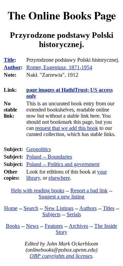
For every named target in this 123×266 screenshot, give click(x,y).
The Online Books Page (62, 15)
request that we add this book (66, 128)
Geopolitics (38, 149)
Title (9, 60)
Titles (108, 208)
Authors (88, 208)
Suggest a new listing (61, 197)
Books (13, 226)
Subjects (51, 214)
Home (10, 208)
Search (31, 208)
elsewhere (59, 178)
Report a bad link (89, 190)
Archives (78, 226)
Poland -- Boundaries (49, 157)
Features (54, 226)
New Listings (58, 208)
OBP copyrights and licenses (61, 256)
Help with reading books (37, 190)
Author (12, 67)
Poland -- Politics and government (62, 164)
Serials (74, 214)
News (32, 226)
